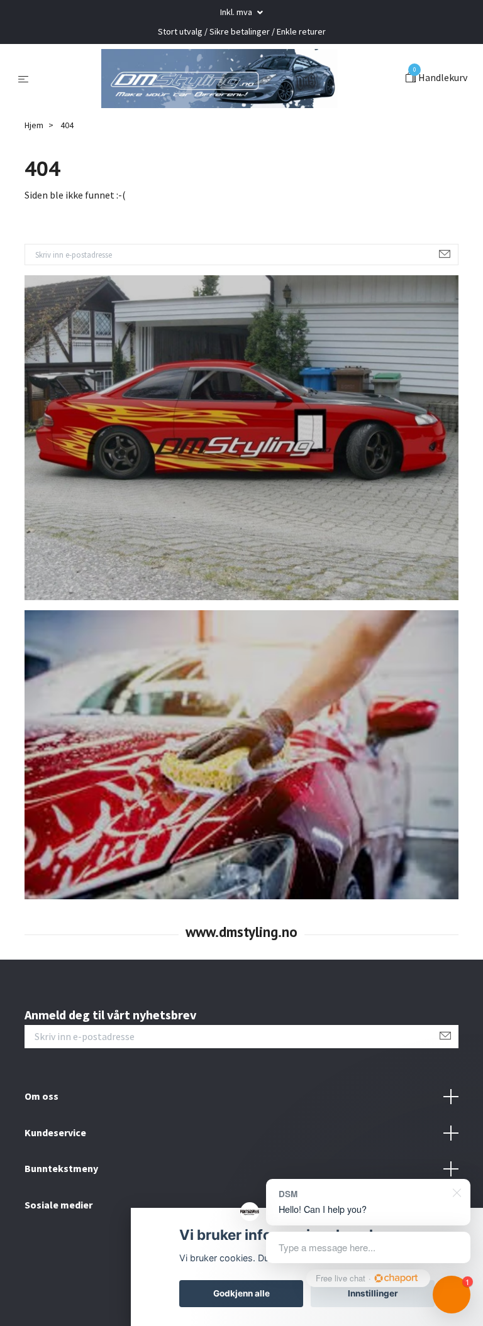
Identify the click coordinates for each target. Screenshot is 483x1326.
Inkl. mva (237, 12)
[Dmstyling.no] (220, 94)
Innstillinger (373, 1293)
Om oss (41, 1127)
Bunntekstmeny (61, 1199)
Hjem (34, 156)
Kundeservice (55, 1164)
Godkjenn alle (241, 1293)
